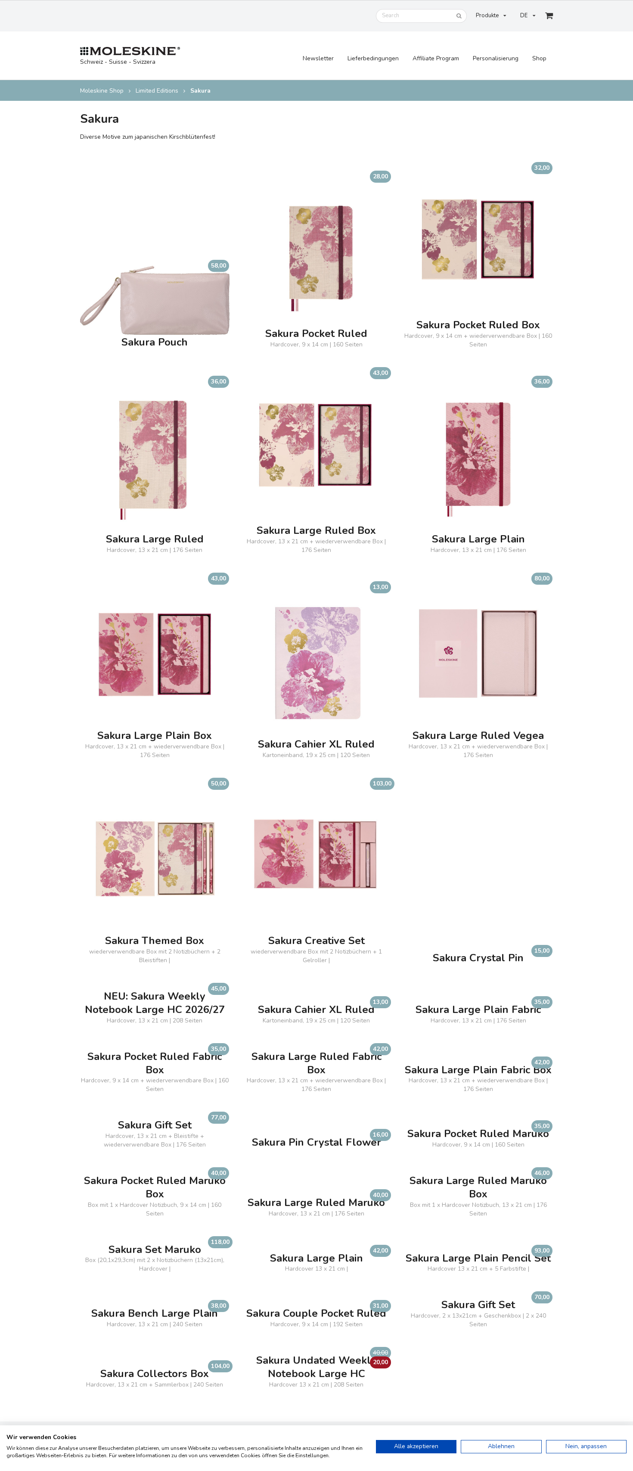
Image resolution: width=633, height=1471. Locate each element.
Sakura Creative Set (316, 940)
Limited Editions (157, 91)
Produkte (487, 15)
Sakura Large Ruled (155, 539)
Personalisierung (495, 58)
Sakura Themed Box (154, 940)
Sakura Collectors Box (154, 1374)
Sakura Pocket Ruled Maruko (478, 1134)
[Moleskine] (130, 51)
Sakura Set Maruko (155, 1249)
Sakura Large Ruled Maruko (316, 1202)
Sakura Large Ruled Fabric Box (316, 1063)
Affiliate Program (436, 58)
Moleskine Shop (102, 91)
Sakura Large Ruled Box (316, 530)
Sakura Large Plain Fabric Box (478, 1070)
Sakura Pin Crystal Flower (316, 1142)
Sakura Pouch (154, 342)
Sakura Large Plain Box (154, 735)
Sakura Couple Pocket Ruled (316, 1313)
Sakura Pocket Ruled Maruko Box (155, 1187)
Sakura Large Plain (478, 539)
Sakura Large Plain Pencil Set (478, 1258)
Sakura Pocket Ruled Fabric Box (154, 1063)
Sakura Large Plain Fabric (478, 1009)
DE (524, 15)
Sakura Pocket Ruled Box (478, 325)
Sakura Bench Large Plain (154, 1313)
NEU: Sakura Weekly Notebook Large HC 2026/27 (155, 1003)
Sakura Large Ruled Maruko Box (478, 1187)
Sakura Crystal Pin (478, 958)
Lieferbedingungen (373, 58)
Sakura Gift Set (155, 1125)
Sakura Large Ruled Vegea (478, 735)
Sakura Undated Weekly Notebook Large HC (316, 1367)
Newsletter (318, 58)
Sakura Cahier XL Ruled (316, 744)
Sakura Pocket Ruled (316, 333)
